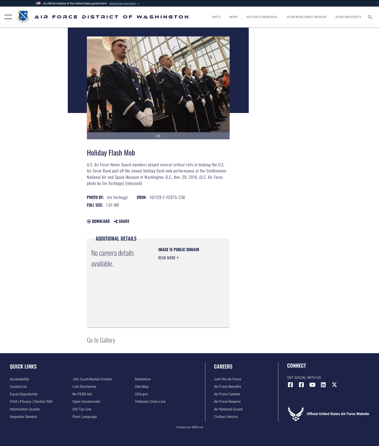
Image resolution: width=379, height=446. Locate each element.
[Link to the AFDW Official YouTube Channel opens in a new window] (312, 385)
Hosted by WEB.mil (189, 427)
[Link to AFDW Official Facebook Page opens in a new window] (290, 385)
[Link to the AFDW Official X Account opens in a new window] (334, 385)
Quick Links (23, 366)
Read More (167, 257)
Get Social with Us (304, 378)
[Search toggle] (371, 17)
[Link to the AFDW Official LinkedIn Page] (323, 385)
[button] (124, 3)
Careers (223, 366)
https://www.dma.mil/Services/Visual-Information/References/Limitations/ (185, 313)
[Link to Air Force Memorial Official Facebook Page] (301, 385)
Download (100, 221)
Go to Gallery (101, 339)
